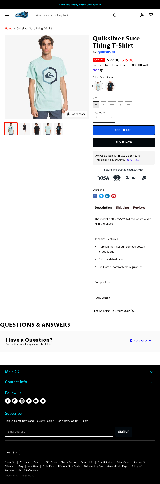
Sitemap (9, 466)
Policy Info (137, 466)
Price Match (123, 462)
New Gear (33, 466)
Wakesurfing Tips (93, 466)
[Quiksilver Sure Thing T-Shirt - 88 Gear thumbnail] (11, 129)
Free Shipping (105, 462)
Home (8, 28)
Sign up (123, 431)
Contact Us (140, 462)
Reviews (139, 207)
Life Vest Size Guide (69, 466)
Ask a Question (142, 341)
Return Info (87, 462)
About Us (10, 462)
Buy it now (124, 142)
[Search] (115, 15)
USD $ (10, 452)
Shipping (122, 207)
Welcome (25, 462)
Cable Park (48, 466)
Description (103, 207)
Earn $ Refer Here (28, 470)
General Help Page (117, 466)
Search (37, 462)
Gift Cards (51, 462)
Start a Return (68, 462)
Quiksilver (106, 52)
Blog (20, 466)
